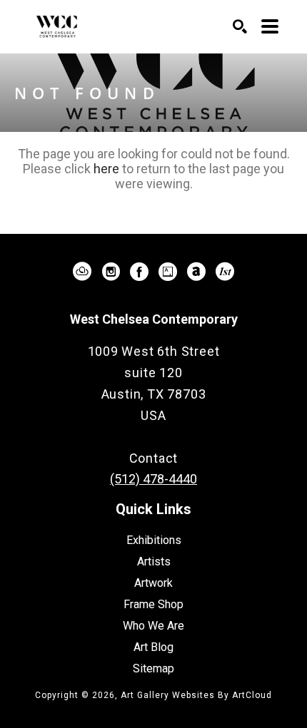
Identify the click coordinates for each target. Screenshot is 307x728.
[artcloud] (82, 271)
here (106, 168)
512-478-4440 (153, 436)
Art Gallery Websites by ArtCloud (196, 695)
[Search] (240, 26)
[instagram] (110, 271)
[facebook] (139, 271)
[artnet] (196, 271)
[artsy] (167, 271)
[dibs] (225, 271)
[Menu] (269, 26)
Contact (153, 458)
